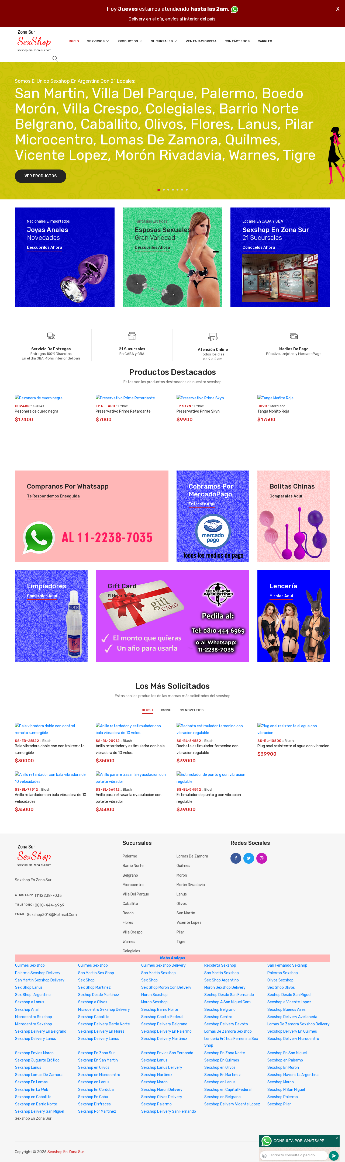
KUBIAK (38, 406)
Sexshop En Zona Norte (224, 1053)
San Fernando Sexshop (287, 965)
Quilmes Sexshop (30, 965)
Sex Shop (86, 980)
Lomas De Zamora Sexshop (228, 1031)
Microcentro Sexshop (33, 1017)
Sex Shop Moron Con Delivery (166, 987)
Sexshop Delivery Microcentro (293, 1038)
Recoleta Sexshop (220, 965)
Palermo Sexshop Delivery (37, 973)
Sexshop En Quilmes (221, 1060)
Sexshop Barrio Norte (159, 1009)
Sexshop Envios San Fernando (167, 1053)
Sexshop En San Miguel (287, 1053)
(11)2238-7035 (48, 895)
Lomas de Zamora (192, 856)
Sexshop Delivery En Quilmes (292, 1031)
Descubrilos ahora (44, 248)
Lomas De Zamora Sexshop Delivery (298, 1024)
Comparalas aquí (286, 496)
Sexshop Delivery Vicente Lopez (232, 1104)
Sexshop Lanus (154, 1060)
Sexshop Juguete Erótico (37, 1060)
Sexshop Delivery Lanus (35, 1038)
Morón (182, 875)
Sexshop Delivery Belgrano (164, 1024)
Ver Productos (41, 176)
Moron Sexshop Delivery (225, 987)
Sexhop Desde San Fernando (229, 994)
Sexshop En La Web (31, 1089)
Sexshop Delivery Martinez (164, 1038)
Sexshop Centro (218, 1017)
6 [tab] (182, 190)
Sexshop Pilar (279, 1104)
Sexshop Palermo (282, 1097)
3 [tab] (168, 190)
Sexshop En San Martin (98, 1060)
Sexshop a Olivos (92, 1002)
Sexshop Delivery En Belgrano (40, 1031)
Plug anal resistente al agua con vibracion (293, 746)
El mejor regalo (122, 596)
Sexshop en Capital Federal (227, 1089)
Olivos (182, 903)
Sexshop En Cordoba (96, 1089)
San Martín (186, 913)
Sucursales (162, 41)
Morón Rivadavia (191, 885)
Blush (147, 710)
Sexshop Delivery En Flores (101, 1031)
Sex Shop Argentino (221, 980)
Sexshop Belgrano (220, 1009)
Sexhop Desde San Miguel (289, 994)
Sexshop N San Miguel (286, 1089)
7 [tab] (187, 190)
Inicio (74, 41)
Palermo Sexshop (282, 973)
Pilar (180, 932)
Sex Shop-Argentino (33, 994)
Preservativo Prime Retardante (123, 411)
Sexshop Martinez (156, 1075)
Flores (128, 922)
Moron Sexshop (154, 994)
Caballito (130, 903)
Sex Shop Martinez (94, 987)
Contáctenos (237, 41)
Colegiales (131, 951)
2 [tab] (164, 190)
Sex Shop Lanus (29, 987)
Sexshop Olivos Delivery (161, 1097)
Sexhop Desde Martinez (98, 994)
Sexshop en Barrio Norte (36, 1104)
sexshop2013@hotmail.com (52, 914)
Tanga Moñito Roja (273, 411)
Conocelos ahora (259, 248)
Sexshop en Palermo (285, 1060)
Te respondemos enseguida (53, 496)
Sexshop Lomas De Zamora (39, 1075)
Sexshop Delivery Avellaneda (292, 1017)
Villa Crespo (133, 932)
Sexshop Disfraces (94, 1104)
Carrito (265, 41)
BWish (166, 710)
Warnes (129, 941)
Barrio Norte (133, 865)
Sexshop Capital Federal (162, 1017)
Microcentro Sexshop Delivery (104, 1009)
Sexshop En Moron (283, 1067)
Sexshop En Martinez (222, 1075)
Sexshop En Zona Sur (96, 1053)
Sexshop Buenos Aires (286, 1009)
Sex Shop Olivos (281, 987)
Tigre (181, 941)
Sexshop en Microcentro (99, 1075)
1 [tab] (158, 190)
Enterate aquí (202, 504)
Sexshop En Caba (93, 1097)
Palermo (130, 856)
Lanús (182, 894)
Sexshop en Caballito (33, 1097)
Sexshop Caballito (93, 1017)
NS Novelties (191, 710)
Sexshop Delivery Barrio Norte (104, 1024)
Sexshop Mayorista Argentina (293, 1075)
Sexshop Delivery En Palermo (166, 1031)
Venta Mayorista (201, 41)
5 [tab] (177, 190)
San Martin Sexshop (158, 973)
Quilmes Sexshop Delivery (163, 965)
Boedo (128, 913)
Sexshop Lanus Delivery (161, 1067)
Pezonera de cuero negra (36, 411)
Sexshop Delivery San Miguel (39, 1111)
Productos (128, 41)
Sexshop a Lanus (29, 1002)
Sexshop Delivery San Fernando (168, 1111)
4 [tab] (173, 190)
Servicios (96, 41)
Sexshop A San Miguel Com (227, 1002)
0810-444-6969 (49, 905)
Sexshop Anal (27, 1009)
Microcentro (133, 885)
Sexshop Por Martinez (97, 1111)
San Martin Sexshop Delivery (39, 980)
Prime (123, 406)
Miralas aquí (281, 596)
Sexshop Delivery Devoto (226, 1024)
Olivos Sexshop (280, 980)
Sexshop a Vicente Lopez (289, 1002)
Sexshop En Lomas (31, 1082)
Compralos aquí (42, 596)
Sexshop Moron (154, 1082)
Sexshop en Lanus (93, 1082)
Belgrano (130, 875)
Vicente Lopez (189, 922)
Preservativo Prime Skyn (198, 411)
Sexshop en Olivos (93, 1067)
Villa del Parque (136, 894)
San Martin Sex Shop (96, 973)
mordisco (277, 406)
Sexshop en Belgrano (222, 1097)
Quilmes (183, 865)
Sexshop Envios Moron (34, 1053)
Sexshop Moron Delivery (161, 1089)
